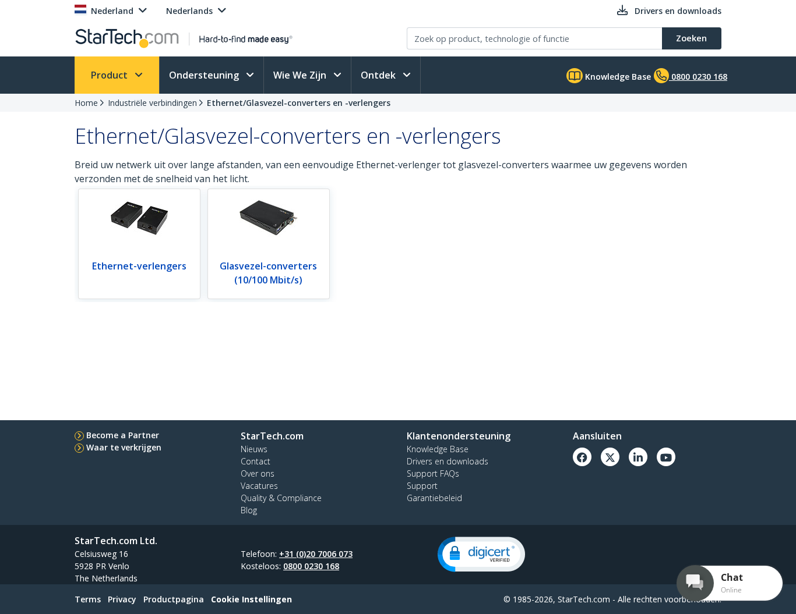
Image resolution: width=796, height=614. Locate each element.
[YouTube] (666, 457)
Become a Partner (122, 435)
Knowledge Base (617, 76)
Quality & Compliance (281, 497)
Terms (88, 599)
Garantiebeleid (434, 497)
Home (86, 102)
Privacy (122, 599)
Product (110, 75)
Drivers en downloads (447, 461)
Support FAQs (433, 473)
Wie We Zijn (301, 75)
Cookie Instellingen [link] (251, 599)
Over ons (257, 473)
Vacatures (259, 485)
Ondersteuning (205, 75)
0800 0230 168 (311, 566)
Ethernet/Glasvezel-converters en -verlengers (298, 102)
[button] (481, 554)
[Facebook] (582, 457)
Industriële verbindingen (152, 102)
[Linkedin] (638, 457)
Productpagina (173, 599)
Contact (255, 461)
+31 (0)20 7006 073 (316, 553)
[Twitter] (610, 457)
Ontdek (379, 75)
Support (422, 485)
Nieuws (254, 449)
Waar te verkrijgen (123, 447)
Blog (249, 510)
